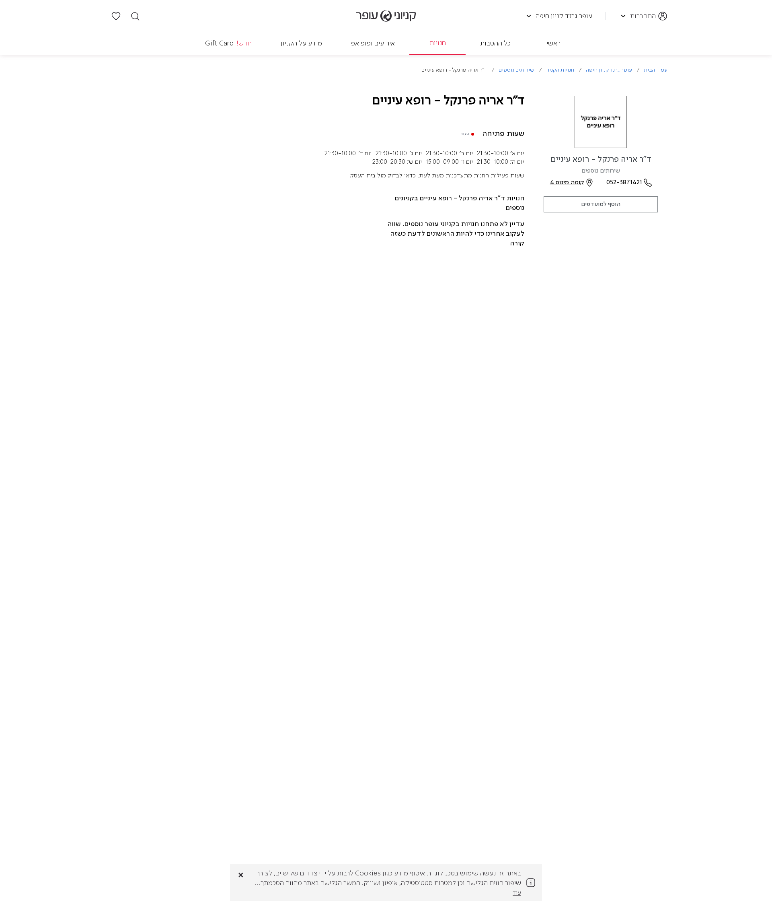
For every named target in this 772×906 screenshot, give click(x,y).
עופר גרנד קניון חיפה (609, 70)
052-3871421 (624, 182)
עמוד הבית (655, 70)
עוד (517, 893)
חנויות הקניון (560, 70)
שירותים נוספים (516, 70)
